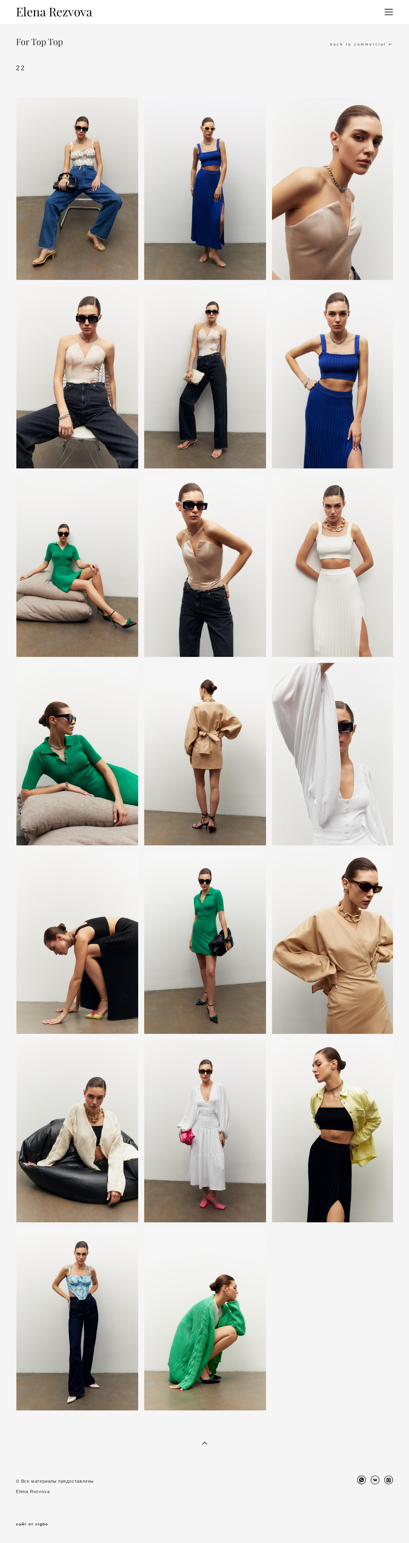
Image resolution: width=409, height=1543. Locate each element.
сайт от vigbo (32, 1524)
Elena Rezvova (54, 12)
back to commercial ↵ (361, 44)
